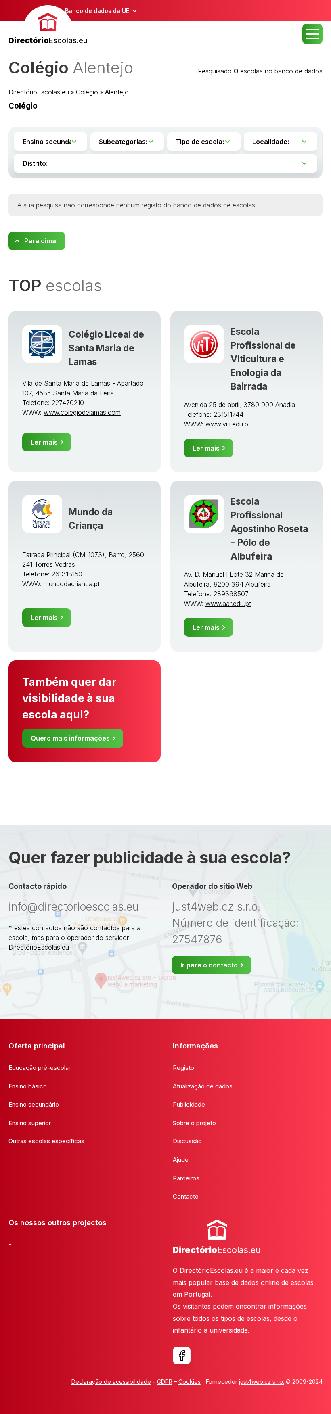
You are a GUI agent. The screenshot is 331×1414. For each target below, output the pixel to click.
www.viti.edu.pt (227, 424)
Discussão (187, 1141)
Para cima (40, 241)
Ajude (181, 1159)
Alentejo (117, 92)
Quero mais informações (70, 738)
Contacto (186, 1196)
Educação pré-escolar (39, 1067)
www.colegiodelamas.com (82, 412)
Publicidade (189, 1104)
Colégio (87, 92)
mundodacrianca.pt (72, 584)
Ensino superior (29, 1123)
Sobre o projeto (194, 1123)
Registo (183, 1067)
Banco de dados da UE (97, 10)
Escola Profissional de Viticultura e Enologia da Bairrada (263, 359)
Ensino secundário (33, 1104)
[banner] (47, 26)
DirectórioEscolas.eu (38, 92)
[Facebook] (182, 1355)
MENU (312, 34)
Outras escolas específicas (46, 1141)
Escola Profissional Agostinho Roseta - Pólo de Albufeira (269, 529)
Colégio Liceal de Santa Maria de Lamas (106, 348)
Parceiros (186, 1178)
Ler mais (44, 442)
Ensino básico (27, 1086)
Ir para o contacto (209, 965)
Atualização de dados (203, 1086)
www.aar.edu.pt (228, 603)
